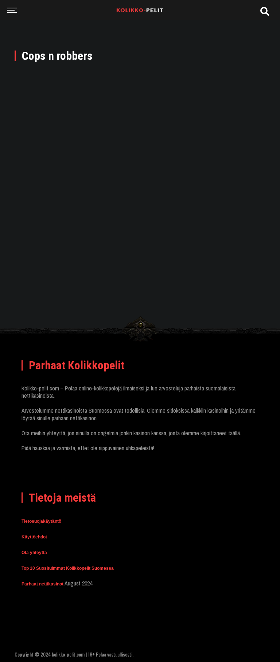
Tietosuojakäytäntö (41, 521)
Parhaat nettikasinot (42, 584)
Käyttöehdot (34, 537)
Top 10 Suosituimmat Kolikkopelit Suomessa (68, 568)
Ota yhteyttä (34, 552)
